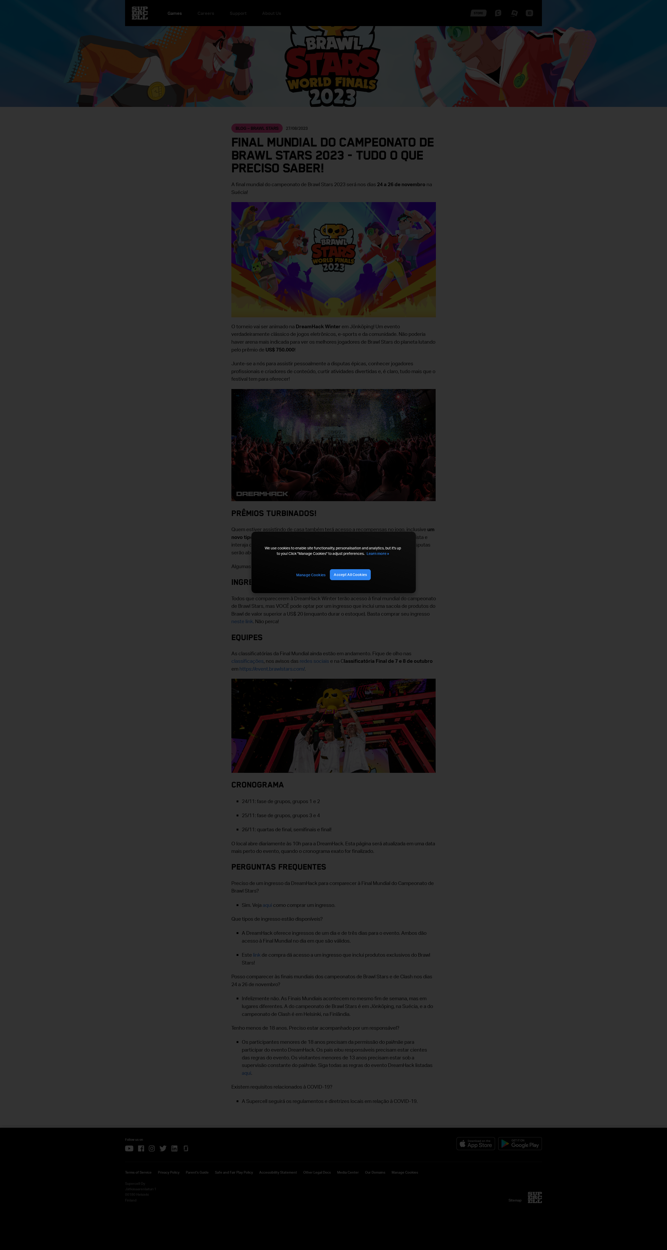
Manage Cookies (310, 575)
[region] (333, 562)
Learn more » (378, 553)
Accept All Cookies (350, 574)
